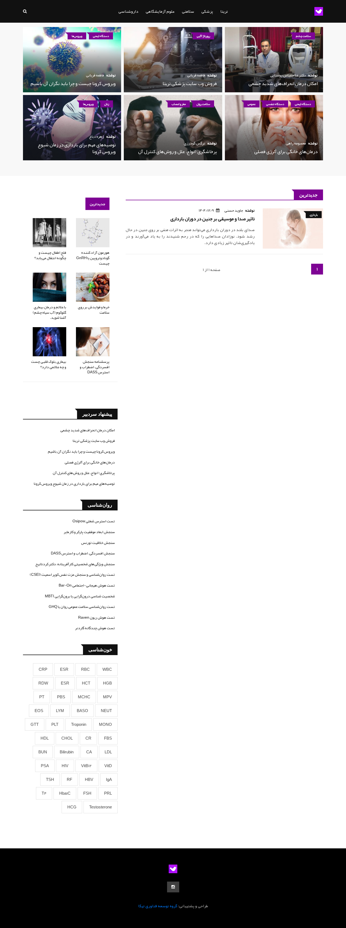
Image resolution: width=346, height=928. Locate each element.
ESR (64, 669)
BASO (82, 711)
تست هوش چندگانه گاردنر (95, 628)
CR (88, 738)
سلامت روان (203, 104)
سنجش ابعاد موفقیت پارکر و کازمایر (89, 532)
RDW (43, 683)
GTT (35, 724)
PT (41, 697)
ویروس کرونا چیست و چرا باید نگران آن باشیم (73, 83)
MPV (107, 697)
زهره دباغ (96, 136)
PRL (108, 793)
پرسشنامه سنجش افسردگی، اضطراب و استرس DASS (94, 367)
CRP (43, 669)
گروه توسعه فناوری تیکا (157, 906)
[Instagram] (173, 887)
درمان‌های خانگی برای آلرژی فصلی (286, 151)
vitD (108, 766)
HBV (89, 779)
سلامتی (188, 11)
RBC (85, 669)
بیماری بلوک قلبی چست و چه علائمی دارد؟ (48, 364)
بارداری (314, 215)
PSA (45, 766)
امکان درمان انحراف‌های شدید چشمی (283, 83)
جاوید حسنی (233, 210)
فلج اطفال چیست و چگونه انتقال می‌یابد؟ (50, 255)
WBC (107, 669)
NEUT (106, 711)
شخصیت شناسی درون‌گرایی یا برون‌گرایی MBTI (80, 596)
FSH (87, 793)
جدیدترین (97, 204)
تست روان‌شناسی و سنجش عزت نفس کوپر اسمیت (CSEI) (72, 574)
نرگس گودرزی (194, 143)
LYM (60, 711)
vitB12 (86, 766)
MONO (105, 724)
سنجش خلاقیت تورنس (98, 542)
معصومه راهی (296, 143)
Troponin (78, 724)
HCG (71, 807)
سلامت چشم (303, 36)
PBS (61, 697)
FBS (108, 738)
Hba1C (65, 793)
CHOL (67, 738)
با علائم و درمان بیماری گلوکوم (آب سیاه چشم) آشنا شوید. (49, 312)
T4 (44, 793)
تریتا (224, 11)
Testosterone (100, 807)
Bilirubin (67, 752)
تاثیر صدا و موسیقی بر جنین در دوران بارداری (212, 218)
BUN (42, 752)
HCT (86, 683)
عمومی (251, 104)
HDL (45, 738)
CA (89, 752)
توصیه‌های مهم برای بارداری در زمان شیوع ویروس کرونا (77, 148)
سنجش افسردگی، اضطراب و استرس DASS (83, 553)
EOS (39, 711)
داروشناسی (128, 11)
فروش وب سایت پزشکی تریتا (189, 83)
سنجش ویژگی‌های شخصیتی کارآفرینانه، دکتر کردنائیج (75, 564)
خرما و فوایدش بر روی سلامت (93, 309)
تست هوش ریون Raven (96, 617)
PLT (54, 724)
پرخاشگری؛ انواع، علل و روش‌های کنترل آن (177, 151)
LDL (108, 752)
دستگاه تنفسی (275, 104)
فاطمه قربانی (196, 75)
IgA (109, 779)
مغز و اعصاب (179, 104)
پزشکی (207, 11)
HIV (65, 766)
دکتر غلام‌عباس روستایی (288, 75)
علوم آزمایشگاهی (160, 11)
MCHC (84, 697)
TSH (50, 779)
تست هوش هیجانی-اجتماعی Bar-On (87, 585)
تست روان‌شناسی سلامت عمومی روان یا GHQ (82, 606)
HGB (107, 683)
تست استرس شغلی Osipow (93, 521)
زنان (106, 104)
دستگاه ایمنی (101, 36)
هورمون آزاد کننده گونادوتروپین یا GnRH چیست (92, 258)
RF (69, 779)
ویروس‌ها (77, 36)
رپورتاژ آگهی (203, 36)
